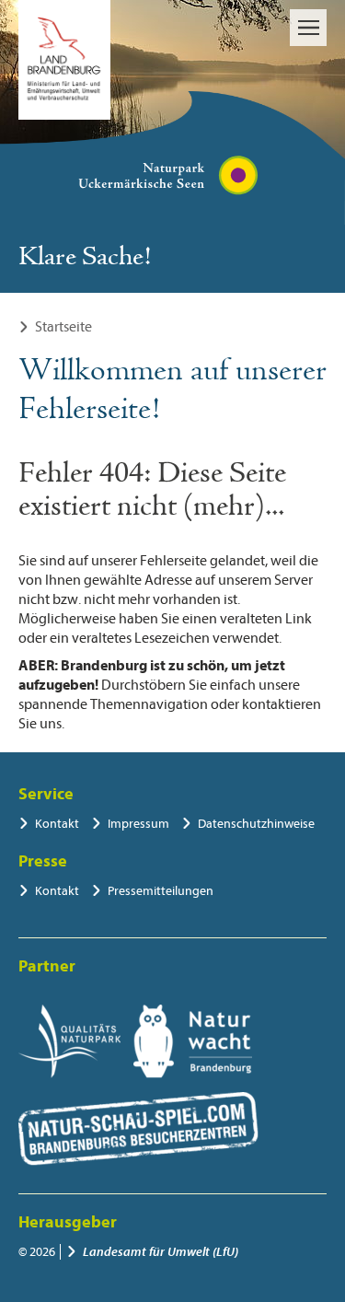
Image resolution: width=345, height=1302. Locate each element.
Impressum (138, 823)
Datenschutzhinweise (256, 823)
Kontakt (57, 823)
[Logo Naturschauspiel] (138, 1129)
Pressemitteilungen (160, 891)
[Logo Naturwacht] (192, 1041)
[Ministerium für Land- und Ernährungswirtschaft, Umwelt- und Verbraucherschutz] (64, 60)
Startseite (63, 327)
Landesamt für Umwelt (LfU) (160, 1252)
